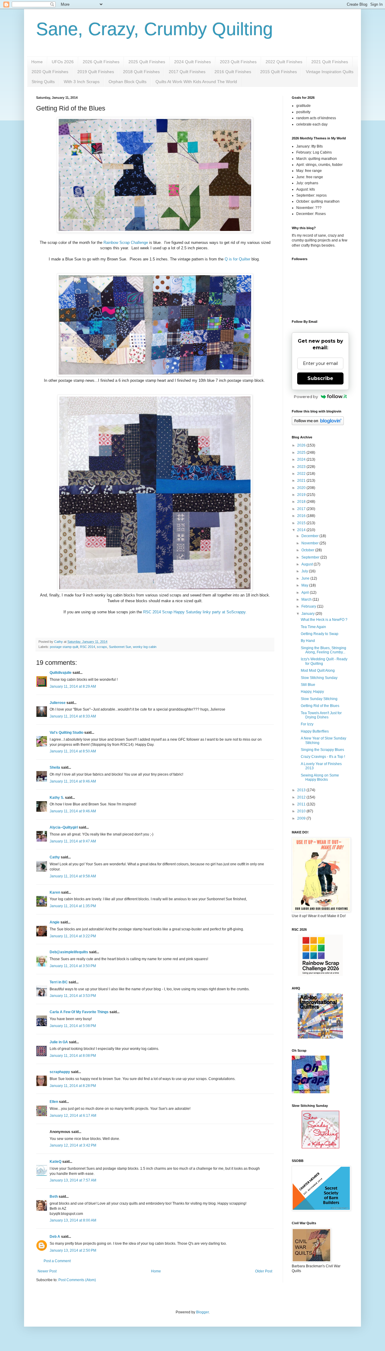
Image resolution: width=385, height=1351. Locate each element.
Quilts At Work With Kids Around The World (196, 81)
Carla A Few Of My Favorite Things (79, 1012)
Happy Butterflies (315, 731)
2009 (301, 818)
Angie (55, 922)
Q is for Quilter (237, 259)
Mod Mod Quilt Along (318, 670)
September (310, 557)
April (305, 592)
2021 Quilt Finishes (329, 61)
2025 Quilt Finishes (146, 61)
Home (37, 61)
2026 (301, 445)
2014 (301, 530)
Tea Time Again (313, 627)
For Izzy (307, 724)
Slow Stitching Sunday (319, 678)
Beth (54, 1196)
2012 (301, 797)
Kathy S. (57, 797)
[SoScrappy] (320, 975)
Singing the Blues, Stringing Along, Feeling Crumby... (323, 650)
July (305, 571)
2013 (301, 790)
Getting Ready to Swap (319, 634)
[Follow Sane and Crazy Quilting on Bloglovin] (318, 424)
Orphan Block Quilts (127, 81)
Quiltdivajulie (61, 673)
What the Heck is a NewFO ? (324, 620)
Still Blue (308, 685)
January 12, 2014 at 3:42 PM (73, 1145)
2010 (301, 811)
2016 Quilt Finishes (232, 71)
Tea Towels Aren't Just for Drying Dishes (321, 715)
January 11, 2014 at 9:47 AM (73, 841)
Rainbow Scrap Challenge (126, 242)
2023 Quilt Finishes (238, 61)
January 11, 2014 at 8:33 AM (73, 716)
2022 (301, 474)
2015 (301, 523)
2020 (301, 488)
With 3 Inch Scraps (82, 81)
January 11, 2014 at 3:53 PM (73, 996)
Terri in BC (59, 982)
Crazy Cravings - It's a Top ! (323, 757)
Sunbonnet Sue (120, 647)
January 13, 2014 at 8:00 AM (73, 1220)
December (310, 536)
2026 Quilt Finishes (101, 61)
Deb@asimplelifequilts (69, 952)
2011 (301, 804)
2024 (301, 459)
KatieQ (55, 1162)
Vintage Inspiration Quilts (329, 71)
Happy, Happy (312, 692)
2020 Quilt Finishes (50, 71)
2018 (301, 502)
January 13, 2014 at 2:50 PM (73, 1250)
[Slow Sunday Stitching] (320, 1147)
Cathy (55, 857)
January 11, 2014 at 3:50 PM (73, 966)
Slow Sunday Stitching (319, 699)
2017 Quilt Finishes (187, 71)
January (308, 614)
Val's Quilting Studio (66, 732)
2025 (301, 452)
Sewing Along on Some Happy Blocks (320, 777)
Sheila (55, 767)
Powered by (306, 396)
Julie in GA (59, 1042)
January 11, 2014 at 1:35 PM (73, 906)
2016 (301, 516)
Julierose (58, 703)
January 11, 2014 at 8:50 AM (73, 751)
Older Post (263, 1271)
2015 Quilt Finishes (278, 71)
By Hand (308, 641)
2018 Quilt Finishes (141, 71)
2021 (301, 480)
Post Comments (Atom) (77, 1280)
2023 (301, 467)
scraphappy (60, 1072)
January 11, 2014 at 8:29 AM (73, 686)
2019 (301, 495)
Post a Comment (57, 1261)
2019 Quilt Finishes (95, 71)
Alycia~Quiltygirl (64, 827)
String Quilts (43, 81)
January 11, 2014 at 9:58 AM (73, 876)
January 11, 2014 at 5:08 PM (73, 1026)
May (305, 585)
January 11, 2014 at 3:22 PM (73, 936)
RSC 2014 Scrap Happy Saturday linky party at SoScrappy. (195, 612)
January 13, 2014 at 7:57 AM (73, 1180)
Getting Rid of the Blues (320, 706)
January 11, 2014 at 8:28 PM (73, 1086)
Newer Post (47, 1271)
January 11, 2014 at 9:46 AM (73, 781)
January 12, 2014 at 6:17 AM (73, 1115)
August (307, 564)
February (309, 606)
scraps (102, 647)
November (310, 543)
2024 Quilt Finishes (192, 61)
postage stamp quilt (64, 647)
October (308, 550)
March (307, 599)
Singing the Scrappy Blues (322, 750)
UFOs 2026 (63, 61)
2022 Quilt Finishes (284, 61)
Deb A (55, 1236)
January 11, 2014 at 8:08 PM (73, 1056)
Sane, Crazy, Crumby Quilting (154, 29)
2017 (301, 509)
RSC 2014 (87, 647)
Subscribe (320, 378)
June (305, 578)
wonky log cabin (144, 647)
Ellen (54, 1102)
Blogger (202, 1312)
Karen (55, 892)
